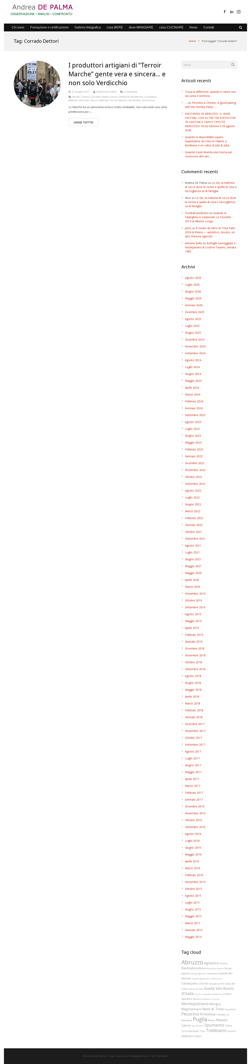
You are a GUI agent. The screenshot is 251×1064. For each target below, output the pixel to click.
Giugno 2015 (193, 909)
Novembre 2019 (195, 593)
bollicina (201, 968)
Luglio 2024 (192, 367)
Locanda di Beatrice (211, 994)
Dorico (114, 96)
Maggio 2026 (193, 298)
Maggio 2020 (193, 573)
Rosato (221, 1020)
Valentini (231, 1031)
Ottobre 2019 (193, 600)
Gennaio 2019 (194, 641)
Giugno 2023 (193, 435)
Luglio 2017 (192, 758)
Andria (223, 963)
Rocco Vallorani (100, 100)
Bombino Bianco (215, 968)
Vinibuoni (187, 1036)
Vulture (198, 1036)
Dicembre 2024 (194, 339)
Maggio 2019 (193, 621)
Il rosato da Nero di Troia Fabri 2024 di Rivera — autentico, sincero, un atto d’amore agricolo (210, 232)
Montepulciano (194, 1003)
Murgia (215, 1004)
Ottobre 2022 (193, 477)
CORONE (203, 983)
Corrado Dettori (100, 96)
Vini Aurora (148, 100)
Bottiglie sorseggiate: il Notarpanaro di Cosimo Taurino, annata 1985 (210, 247)
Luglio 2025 (192, 326)
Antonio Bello (193, 243)
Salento (186, 1025)
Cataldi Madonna (200, 978)
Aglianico (211, 963)
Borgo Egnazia (198, 973)
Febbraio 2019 (194, 635)
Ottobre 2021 (193, 532)
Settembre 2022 (195, 484)
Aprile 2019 (192, 628)
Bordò (76, 96)
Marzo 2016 (192, 868)
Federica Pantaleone (131, 96)
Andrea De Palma (106, 91)
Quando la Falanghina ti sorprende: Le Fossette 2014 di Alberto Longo (208, 217)
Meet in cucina (211, 999)
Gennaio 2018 (194, 717)
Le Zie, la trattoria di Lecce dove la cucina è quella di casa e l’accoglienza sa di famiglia (211, 187)
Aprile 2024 (192, 387)
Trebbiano (216, 1030)
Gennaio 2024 (194, 408)
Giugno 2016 (193, 847)
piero (188, 228)
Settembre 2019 (195, 607)
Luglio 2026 (192, 284)
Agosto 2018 (193, 676)
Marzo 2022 (192, 511)
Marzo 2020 (192, 586)
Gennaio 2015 (194, 930)
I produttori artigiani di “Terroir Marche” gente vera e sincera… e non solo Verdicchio (117, 74)
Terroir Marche (118, 100)
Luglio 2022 (192, 497)
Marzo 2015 (192, 923)
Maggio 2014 (193, 937)
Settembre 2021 (195, 538)
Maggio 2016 (193, 854)
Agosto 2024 (193, 360)
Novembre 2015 (195, 882)
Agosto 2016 (193, 834)
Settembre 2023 (195, 415)
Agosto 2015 (193, 895)
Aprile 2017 (192, 779)
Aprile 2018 (192, 696)
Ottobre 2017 (193, 738)
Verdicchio (134, 100)
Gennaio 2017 (194, 799)
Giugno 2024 (193, 374)
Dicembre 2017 (194, 724)
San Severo (198, 1025)
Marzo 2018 (192, 703)
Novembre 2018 (195, 655)
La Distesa (150, 96)
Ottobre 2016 (193, 820)
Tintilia (228, 1025)
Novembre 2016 (195, 813)
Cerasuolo (189, 983)
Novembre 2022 (195, 470)
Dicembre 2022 (194, 463)
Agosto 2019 (193, 614)
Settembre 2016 (195, 827)
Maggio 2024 (193, 381)
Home (192, 41)
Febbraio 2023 (194, 449)
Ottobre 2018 (193, 662)
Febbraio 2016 (194, 875)
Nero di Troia (213, 1009)
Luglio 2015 (192, 902)
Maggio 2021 (193, 566)
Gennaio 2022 (194, 525)
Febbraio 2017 (194, 792)
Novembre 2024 (195, 346)
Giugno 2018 (193, 683)
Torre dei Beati (190, 1031)
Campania (212, 973)
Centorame (216, 978)
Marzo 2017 (192, 786)
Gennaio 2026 (194, 305)
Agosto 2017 (193, 751)
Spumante (214, 1025)
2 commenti (130, 91)
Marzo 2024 (192, 394)
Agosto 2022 (193, 490)
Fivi (222, 983)
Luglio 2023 (192, 429)
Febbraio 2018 (194, 710)
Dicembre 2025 (194, 312)
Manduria (198, 999)
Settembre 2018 (195, 669)
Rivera (211, 1020)
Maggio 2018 (193, 689)
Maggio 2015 (193, 916)
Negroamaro (191, 1009)
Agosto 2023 (193, 422)
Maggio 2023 (193, 442)
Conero (85, 96)
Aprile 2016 (192, 861)
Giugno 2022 (193, 504)
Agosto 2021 (193, 545)
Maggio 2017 (193, 772)
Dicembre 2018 (194, 648)
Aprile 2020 (192, 580)
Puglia (200, 1019)
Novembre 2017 (195, 731)
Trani (202, 1031)
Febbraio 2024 (194, 401)
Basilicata (188, 968)
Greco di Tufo (195, 988)
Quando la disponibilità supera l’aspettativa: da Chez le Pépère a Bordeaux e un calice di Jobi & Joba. (207, 141)
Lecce (197, 994)
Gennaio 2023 (194, 456)
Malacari (73, 100)
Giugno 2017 (193, 765)
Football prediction (197, 213)
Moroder (84, 100)
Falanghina (214, 983)
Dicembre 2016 (194, 806)
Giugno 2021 (193, 559)
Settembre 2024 (195, 353)
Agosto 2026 (193, 278)
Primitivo (208, 1014)
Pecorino (190, 1014)
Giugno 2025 (193, 332)
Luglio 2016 (192, 841)
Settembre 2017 (195, 744)
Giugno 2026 (193, 291)
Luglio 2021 (192, 552)
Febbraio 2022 (194, 518)
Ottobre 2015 (193, 889)
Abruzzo (192, 962)
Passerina (230, 1009)
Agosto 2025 (193, 319)
